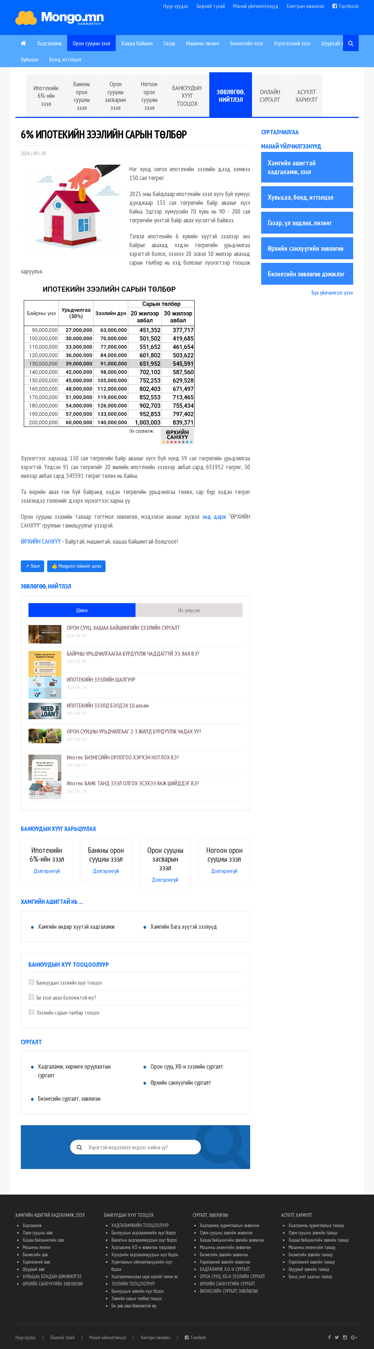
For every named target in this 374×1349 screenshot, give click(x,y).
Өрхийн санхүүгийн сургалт (180, 1082)
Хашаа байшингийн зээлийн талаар (318, 1240)
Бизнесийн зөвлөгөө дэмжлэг (306, 273)
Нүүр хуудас (175, 6)
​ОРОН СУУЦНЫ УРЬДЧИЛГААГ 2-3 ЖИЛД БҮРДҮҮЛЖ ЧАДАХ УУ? (134, 731)
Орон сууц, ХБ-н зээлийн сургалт (186, 1066)
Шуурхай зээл (335, 43)
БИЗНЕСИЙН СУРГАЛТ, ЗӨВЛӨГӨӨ (229, 1291)
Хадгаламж (49, 43)
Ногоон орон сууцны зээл (149, 96)
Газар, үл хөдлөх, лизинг (300, 222)
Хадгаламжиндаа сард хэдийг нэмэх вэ (144, 1276)
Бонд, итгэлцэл (65, 59)
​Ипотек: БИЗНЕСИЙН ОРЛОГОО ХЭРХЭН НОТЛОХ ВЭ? (123, 757)
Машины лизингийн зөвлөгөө (225, 1247)
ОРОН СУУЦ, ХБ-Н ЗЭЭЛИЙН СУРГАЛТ (232, 1276)
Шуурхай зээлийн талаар (309, 1269)
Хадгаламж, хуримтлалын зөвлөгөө (229, 1225)
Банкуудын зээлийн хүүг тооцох (69, 982)
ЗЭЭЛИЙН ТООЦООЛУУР (133, 1284)
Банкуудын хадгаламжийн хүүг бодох (143, 1233)
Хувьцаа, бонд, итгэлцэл (300, 197)
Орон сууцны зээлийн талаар (313, 1233)
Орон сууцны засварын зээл (115, 96)
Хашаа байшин (137, 43)
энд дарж (214, 516)
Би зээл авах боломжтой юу (133, 1306)
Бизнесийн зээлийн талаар (310, 1255)
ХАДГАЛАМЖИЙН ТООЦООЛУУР (140, 1225)
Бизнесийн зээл (246, 43)
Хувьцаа (29, 59)
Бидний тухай (210, 6)
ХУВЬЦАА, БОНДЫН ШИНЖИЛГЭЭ (52, 1276)
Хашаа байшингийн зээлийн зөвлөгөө (232, 1240)
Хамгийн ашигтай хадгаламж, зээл (292, 167)
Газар (169, 43)
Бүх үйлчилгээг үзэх (332, 292)
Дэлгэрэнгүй (47, 870)
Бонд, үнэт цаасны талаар (310, 1276)
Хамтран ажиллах (305, 6)
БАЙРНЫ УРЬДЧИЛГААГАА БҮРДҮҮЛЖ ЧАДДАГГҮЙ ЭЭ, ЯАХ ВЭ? (133, 653)
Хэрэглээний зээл (292, 43)
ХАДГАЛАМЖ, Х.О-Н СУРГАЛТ (225, 1269)
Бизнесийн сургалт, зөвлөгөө (69, 1099)
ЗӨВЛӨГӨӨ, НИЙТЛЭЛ (231, 96)
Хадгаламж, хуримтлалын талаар (316, 1225)
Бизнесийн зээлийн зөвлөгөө (224, 1255)
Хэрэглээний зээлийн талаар (312, 1262)
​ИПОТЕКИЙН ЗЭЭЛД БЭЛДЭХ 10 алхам (108, 705)
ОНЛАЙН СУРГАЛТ (270, 96)
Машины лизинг (203, 43)
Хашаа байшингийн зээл (43, 1240)
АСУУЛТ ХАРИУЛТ (306, 96)
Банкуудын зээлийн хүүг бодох (137, 1291)
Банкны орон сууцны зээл (81, 96)
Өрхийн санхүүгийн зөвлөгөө (305, 248)
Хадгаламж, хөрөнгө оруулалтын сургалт (74, 1070)
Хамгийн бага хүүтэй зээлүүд (183, 927)
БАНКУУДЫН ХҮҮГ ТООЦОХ (187, 96)
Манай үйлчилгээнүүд (255, 6)
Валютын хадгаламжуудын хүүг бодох (144, 1240)
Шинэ (82, 610)
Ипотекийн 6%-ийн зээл (46, 96)
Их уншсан (189, 610)
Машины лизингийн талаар (312, 1247)
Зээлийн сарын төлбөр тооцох (68, 1012)
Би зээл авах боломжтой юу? (66, 997)
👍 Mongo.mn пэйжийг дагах (76, 566)
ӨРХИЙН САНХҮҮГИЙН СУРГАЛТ (227, 1284)
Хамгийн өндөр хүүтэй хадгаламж (76, 927)
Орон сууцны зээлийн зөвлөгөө (226, 1233)
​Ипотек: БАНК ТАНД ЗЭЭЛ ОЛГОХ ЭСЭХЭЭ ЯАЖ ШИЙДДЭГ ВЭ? (133, 783)
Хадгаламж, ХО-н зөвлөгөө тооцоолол (143, 1247)
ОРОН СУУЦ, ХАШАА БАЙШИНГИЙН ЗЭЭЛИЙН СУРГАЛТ (123, 627)
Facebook (348, 6)
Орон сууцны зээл (91, 43)
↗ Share (32, 566)
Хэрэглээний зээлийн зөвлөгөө (225, 1262)
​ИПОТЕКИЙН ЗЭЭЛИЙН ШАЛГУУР (101, 679)
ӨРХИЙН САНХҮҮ (41, 541)
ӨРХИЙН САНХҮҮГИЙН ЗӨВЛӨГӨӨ (53, 1284)
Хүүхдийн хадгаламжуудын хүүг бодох (144, 1255)
